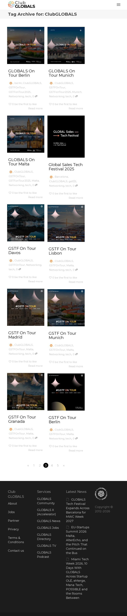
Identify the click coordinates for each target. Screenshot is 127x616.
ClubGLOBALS (32, 83)
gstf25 (72, 181)
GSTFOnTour (17, 87)
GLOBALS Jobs (48, 528)
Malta (35, 180)
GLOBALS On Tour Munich (62, 73)
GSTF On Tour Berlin (62, 419)
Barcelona (61, 176)
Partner (13, 521)
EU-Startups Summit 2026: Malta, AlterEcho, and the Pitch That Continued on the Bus (77, 540)
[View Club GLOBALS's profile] (11, 83)
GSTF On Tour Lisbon (62, 251)
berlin (18, 83)
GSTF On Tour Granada (22, 419)
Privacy (13, 529)
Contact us (16, 551)
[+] (25, 45)
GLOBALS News (48, 521)
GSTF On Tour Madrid (22, 334)
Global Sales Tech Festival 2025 (66, 166)
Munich (77, 91)
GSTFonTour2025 (20, 91)
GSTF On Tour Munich (62, 335)
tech (28, 96)
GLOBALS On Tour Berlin (21, 73)
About (12, 503)
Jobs (11, 512)
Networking (16, 96)
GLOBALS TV (46, 546)
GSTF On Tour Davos (22, 250)
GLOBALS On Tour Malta (21, 161)
